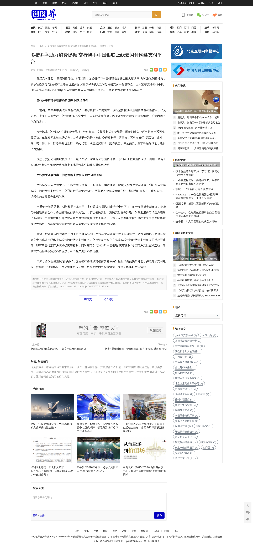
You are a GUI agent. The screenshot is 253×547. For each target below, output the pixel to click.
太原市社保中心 (185, 388)
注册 (220, 3)
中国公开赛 (183, 356)
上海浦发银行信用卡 (188, 340)
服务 (117, 27)
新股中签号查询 (185, 404)
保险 (75, 32)
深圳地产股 (183, 426)
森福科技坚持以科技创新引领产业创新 (195, 164)
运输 (117, 32)
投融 (47, 27)
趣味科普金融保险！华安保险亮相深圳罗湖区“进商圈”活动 (136, 348)
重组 (124, 32)
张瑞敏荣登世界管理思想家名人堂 (195, 265)
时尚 (172, 27)
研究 (86, 3)
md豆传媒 (209, 335)
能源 (166, 531)
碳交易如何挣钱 (185, 442)
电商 (102, 32)
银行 (137, 27)
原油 (186, 32)
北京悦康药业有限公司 (189, 383)
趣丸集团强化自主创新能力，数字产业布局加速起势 (58, 348)
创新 (45, 3)
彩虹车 (203, 394)
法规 (159, 32)
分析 (35, 3)
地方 (54, 3)
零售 (109, 32)
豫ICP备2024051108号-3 (59, 536)
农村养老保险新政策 (188, 378)
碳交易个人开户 (185, 436)
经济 (95, 3)
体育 (137, 32)
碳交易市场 (208, 442)
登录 (211, 3)
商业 (75, 27)
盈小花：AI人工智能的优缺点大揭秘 (196, 221)
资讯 (105, 3)
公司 (54, 27)
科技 (40, 32)
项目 (115, 3)
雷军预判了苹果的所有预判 (191, 275)
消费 (109, 27)
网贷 (193, 27)
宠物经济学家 (184, 394)
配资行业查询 (184, 453)
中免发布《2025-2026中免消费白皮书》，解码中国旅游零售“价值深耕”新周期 (144, 471)
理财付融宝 (204, 426)
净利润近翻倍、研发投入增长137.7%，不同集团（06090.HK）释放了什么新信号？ (52, 471)
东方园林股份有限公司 (189, 346)
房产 (82, 32)
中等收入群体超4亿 (187, 362)
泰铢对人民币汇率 (186, 420)
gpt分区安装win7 (186, 335)
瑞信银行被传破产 (186, 431)
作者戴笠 (43, 361)
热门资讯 (180, 85)
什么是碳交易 (184, 372)
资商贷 (208, 447)
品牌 (102, 27)
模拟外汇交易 (184, 410)
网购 (151, 32)
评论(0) (85, 70)
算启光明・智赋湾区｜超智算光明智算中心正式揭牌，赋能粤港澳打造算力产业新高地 (97, 427)
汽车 (179, 32)
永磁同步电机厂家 (186, 415)
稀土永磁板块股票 (186, 447)
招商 (64, 3)
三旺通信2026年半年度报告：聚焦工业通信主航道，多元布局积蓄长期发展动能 (144, 427)
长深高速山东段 (185, 458)
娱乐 (206, 27)
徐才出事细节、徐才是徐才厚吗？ (195, 280)
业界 (82, 27)
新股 (144, 27)
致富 (159, 27)
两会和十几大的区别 (188, 351)
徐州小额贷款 (184, 399)
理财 (67, 32)
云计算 (215, 32)
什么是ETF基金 (185, 367)
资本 (172, 32)
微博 (220, 14)
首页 (33, 46)
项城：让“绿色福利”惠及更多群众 (194, 189)
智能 (47, 32)
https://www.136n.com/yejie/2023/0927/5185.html (84, 286)
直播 (144, 32)
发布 (159, 515)
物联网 (75, 3)
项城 (193, 32)
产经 (89, 27)
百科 (186, 27)
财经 (33, 32)
